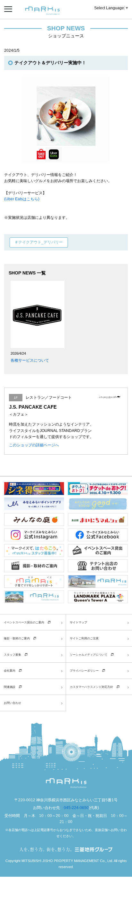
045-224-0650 (76, 807)
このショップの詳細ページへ (34, 445)
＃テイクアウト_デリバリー (38, 242)
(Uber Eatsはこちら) (21, 199)
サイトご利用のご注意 (84, 638)
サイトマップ (78, 622)
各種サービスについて (30, 360)
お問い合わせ (12, 703)
